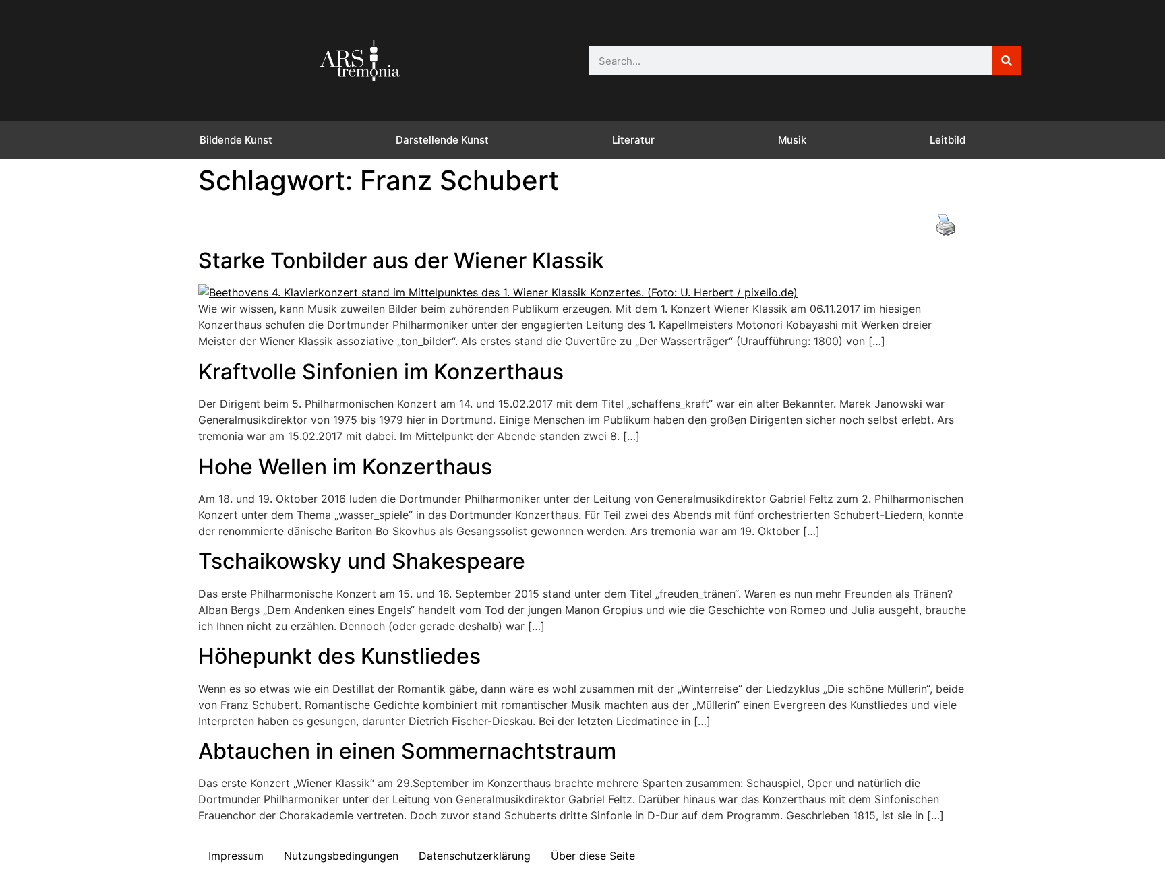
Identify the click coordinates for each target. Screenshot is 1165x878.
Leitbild (947, 139)
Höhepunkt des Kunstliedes (339, 656)
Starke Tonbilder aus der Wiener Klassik (401, 260)
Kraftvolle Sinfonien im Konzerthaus (381, 371)
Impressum (236, 856)
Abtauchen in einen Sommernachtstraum (407, 751)
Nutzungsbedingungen (341, 856)
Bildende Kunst (236, 139)
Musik (792, 139)
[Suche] (1006, 60)
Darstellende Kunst (442, 139)
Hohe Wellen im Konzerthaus (345, 466)
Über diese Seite (593, 856)
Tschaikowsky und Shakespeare (361, 561)
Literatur (633, 139)
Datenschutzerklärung (475, 856)
